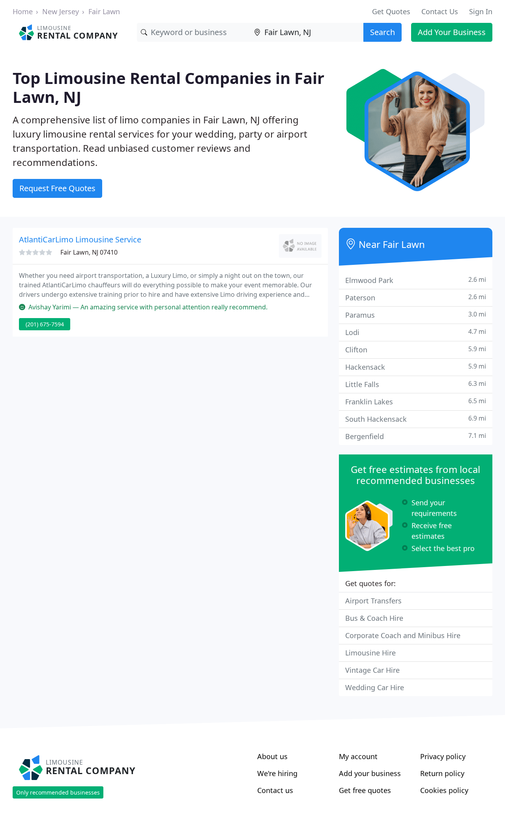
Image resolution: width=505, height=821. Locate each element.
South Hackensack (415, 419)
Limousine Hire (370, 652)
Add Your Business (452, 32)
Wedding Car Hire (374, 687)
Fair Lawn (104, 11)
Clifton (415, 349)
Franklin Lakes (415, 401)
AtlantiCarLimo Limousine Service (80, 239)
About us (272, 756)
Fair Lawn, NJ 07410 (89, 252)
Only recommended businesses (58, 792)
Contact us (275, 790)
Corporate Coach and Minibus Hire (402, 635)
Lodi (415, 332)
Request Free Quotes (57, 188)
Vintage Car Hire (372, 670)
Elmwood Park (415, 280)
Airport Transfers (373, 600)
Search (382, 32)
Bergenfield (415, 436)
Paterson (415, 297)
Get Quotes (391, 11)
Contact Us (439, 11)
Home (23, 11)
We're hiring (277, 773)
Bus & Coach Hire (374, 618)
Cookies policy (444, 790)
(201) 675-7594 (45, 324)
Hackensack (415, 367)
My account (358, 756)
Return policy (442, 773)
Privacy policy (443, 756)
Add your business (370, 773)
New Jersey (60, 11)
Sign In (480, 11)
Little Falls (415, 384)
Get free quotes (365, 790)
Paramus (415, 315)
